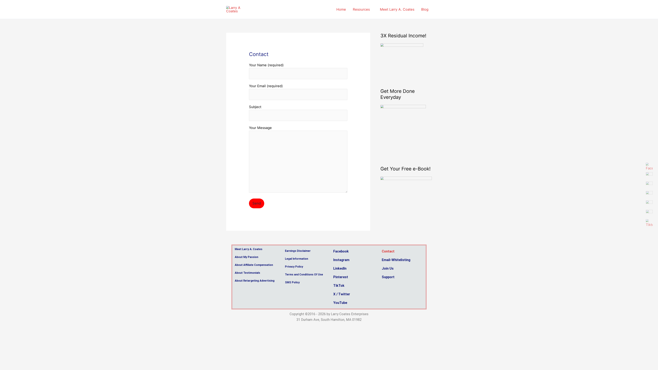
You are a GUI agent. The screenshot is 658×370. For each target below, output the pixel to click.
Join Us (388, 268)
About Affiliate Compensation (254, 265)
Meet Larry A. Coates (397, 9)
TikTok (338, 285)
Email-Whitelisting (396, 260)
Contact (388, 251)
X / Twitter (341, 294)
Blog (424, 9)
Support (388, 277)
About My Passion (246, 257)
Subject (255, 107)
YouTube (340, 303)
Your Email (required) (266, 86)
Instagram (341, 260)
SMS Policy (292, 282)
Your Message (260, 128)
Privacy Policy (294, 266)
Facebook (341, 251)
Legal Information (296, 258)
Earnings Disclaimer (298, 250)
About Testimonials (247, 272)
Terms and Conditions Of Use (304, 274)
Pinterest (340, 277)
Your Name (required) (266, 65)
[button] (401, 268)
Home (341, 9)
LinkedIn (339, 268)
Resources (361, 9)
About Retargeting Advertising (255, 280)
